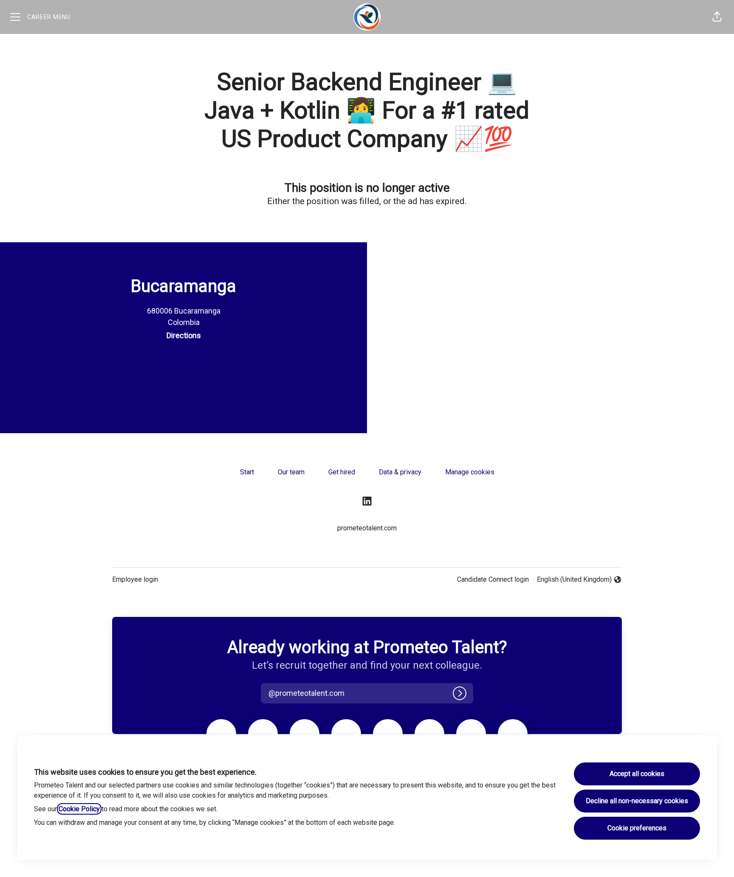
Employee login (135, 579)
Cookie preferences (636, 828)
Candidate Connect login (493, 579)
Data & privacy (400, 472)
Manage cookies (469, 472)
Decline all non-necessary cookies (637, 801)
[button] (717, 17)
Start (247, 472)
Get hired (341, 472)
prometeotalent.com (367, 528)
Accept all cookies (637, 774)
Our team (291, 472)
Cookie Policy (79, 809)
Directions (184, 335)
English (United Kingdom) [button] (574, 580)
